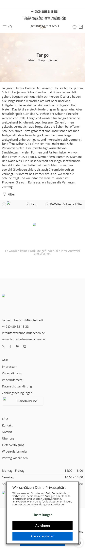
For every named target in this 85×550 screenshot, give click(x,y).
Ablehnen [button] (42, 525)
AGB (5, 360)
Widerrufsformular (14, 451)
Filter (11, 194)
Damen (54, 60)
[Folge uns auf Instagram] (24, 346)
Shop (41, 60)
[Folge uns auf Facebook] (10, 346)
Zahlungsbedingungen (17, 393)
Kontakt (7, 425)
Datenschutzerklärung (17, 386)
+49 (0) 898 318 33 (43, 11)
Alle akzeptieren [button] (42, 536)
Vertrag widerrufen (15, 458)
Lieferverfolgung (13, 445)
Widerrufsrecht (12, 380)
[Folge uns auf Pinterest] (17, 346)
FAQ (5, 419)
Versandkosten (12, 373)
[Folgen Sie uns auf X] (3, 346)
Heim (30, 60)
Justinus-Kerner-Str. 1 (43, 26)
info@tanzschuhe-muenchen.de (43, 19)
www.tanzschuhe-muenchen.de (23, 339)
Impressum (9, 367)
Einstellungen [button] (42, 515)
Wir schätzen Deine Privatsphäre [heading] (39, 487)
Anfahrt (7, 432)
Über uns (8, 438)
